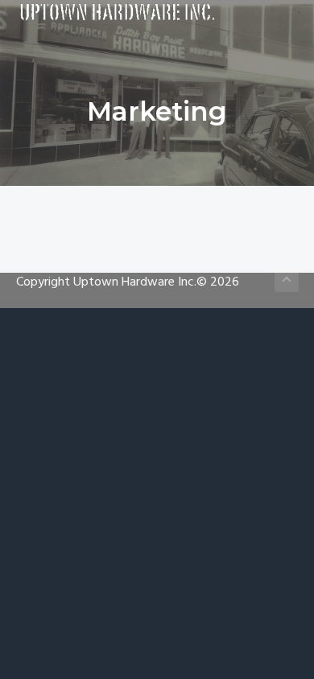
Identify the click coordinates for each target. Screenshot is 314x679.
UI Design (157, 289)
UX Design (157, 241)
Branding (157, 217)
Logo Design (157, 265)
